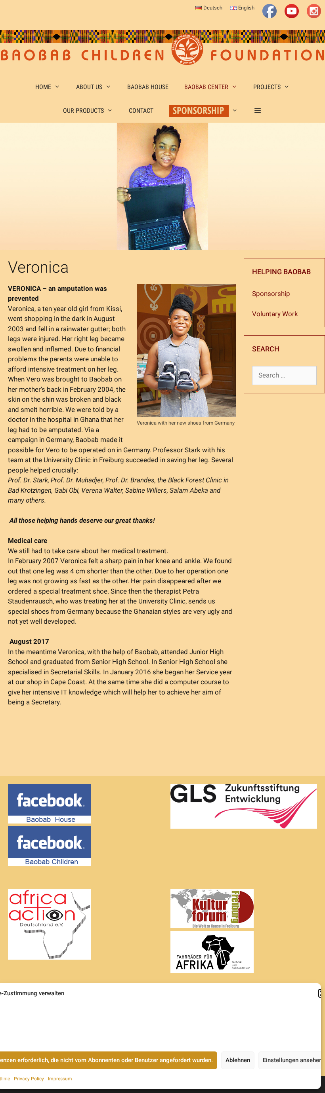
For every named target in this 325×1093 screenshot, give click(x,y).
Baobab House (147, 87)
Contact (141, 110)
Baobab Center (206, 87)
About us (89, 87)
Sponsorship (271, 294)
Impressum (60, 1079)
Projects (267, 87)
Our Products (83, 110)
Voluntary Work (275, 314)
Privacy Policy (29, 1079)
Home (43, 87)
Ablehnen (238, 1060)
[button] (258, 111)
